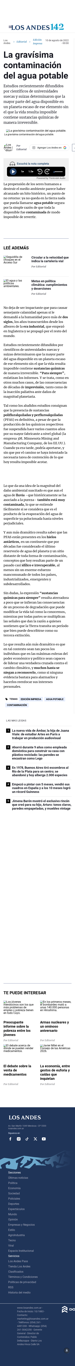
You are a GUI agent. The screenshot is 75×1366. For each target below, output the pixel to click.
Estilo (11, 1230)
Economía (14, 1188)
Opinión (13, 1219)
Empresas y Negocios (21, 1224)
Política (12, 1183)
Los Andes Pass (18, 1261)
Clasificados (15, 1271)
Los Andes (6, 42)
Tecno (12, 1240)
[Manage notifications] (67, 1350)
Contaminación (17, 705)
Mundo (12, 1214)
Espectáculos (16, 1209)
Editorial (22, 41)
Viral (11, 1245)
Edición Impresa (31, 699)
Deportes (13, 1204)
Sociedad (14, 1193)
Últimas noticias (18, 1177)
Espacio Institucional (21, 1250)
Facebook (10, 1139)
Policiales (14, 1198)
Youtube (44, 1139)
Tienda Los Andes (19, 1266)
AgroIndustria (16, 1235)
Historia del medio (19, 1292)
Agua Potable (54, 699)
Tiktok (27, 1139)
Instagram (19, 1139)
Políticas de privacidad (22, 1282)
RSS (10, 1287)
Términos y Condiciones (23, 1277)
